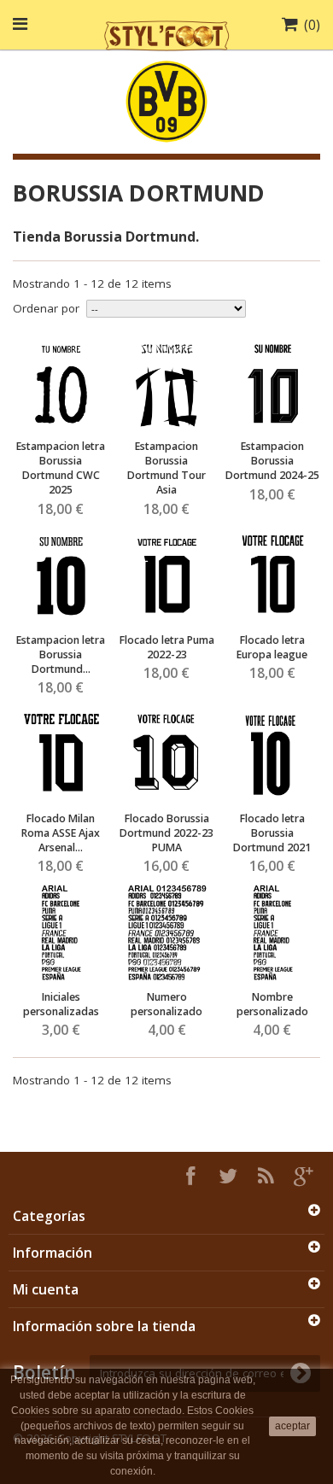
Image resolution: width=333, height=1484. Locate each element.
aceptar (292, 1426)
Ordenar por (46, 308)
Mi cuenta (46, 1289)
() (312, 24)
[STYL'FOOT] (166, 33)
